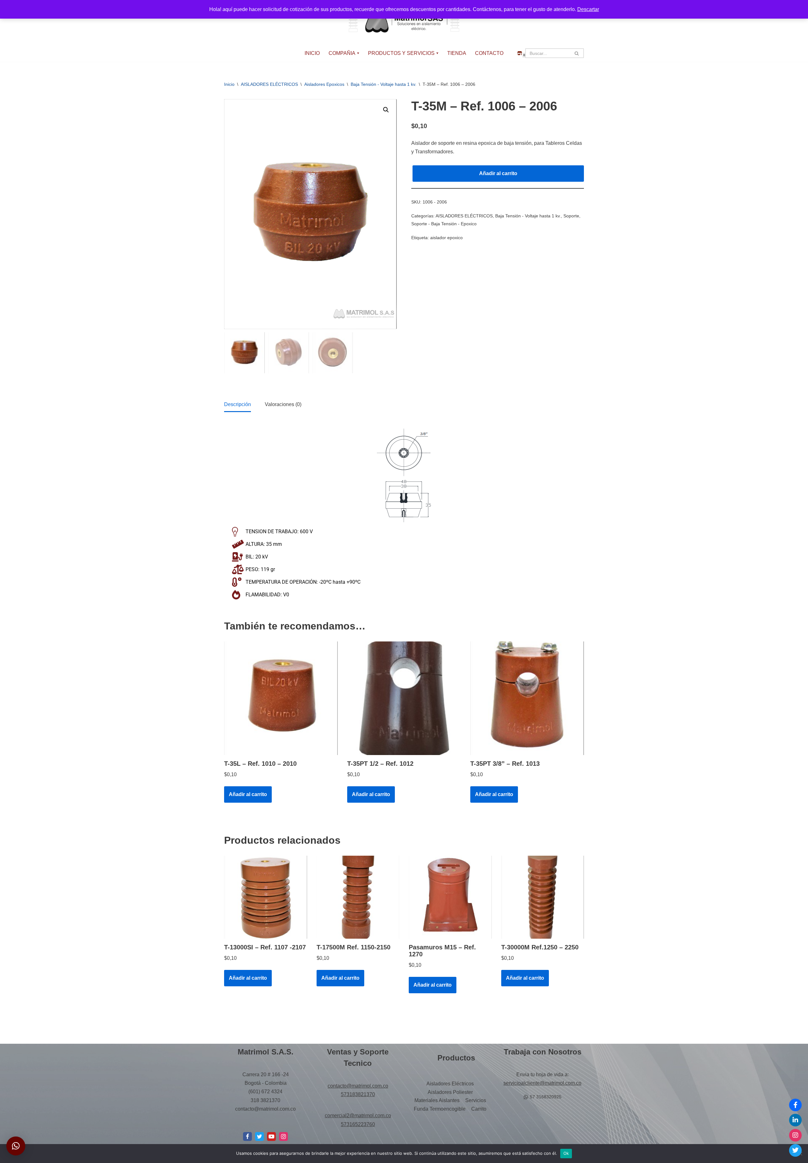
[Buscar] (577, 53)
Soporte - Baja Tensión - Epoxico (444, 223)
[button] (358, 53)
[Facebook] (247, 1136)
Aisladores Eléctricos (450, 1083)
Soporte (571, 215)
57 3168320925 (545, 1097)
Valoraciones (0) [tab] (283, 404)
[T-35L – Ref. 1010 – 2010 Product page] (281, 698)
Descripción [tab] (237, 404)
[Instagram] (283, 1136)
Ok (566, 1153)
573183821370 (358, 1094)
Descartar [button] (588, 9)
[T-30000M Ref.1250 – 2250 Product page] (542, 897)
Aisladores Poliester (450, 1092)
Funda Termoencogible (440, 1109)
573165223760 (358, 1124)
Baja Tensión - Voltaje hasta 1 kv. (383, 84)
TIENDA (456, 53)
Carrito (478, 1109)
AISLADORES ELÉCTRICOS (269, 84)
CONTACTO (489, 53)
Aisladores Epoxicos (324, 84)
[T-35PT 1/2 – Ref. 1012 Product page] (404, 698)
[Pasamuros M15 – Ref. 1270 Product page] (450, 897)
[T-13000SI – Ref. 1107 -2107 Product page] (265, 897)
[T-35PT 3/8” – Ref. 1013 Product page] (527, 698)
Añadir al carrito (498, 173)
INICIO (312, 53)
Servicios (475, 1100)
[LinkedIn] (795, 1120)
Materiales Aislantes (437, 1100)
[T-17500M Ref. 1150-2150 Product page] (358, 897)
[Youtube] (271, 1136)
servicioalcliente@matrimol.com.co (542, 1083)
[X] (259, 1136)
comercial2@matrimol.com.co (358, 1115)
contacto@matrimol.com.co (358, 1086)
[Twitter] (795, 1150)
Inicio (229, 84)
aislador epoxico (446, 237)
